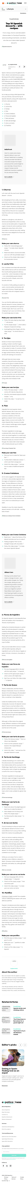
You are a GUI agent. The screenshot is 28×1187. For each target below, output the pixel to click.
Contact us (5, 1114)
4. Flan (6, 111)
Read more (7, 537)
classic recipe (16, 881)
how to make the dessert (14, 809)
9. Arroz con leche (9, 123)
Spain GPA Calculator (7, 1141)
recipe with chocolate (16, 544)
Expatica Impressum (7, 1117)
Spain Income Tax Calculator (9, 1136)
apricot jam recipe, (18, 673)
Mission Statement (6, 1119)
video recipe (20, 257)
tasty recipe (12, 671)
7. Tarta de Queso (9, 118)
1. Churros (7, 104)
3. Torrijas (7, 109)
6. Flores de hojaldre (10, 116)
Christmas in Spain (7, 896)
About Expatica (6, 1109)
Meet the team (6, 1112)
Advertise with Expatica (8, 1126)
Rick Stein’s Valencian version (14, 459)
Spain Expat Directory (7, 1139)
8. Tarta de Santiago (10, 120)
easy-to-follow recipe (16, 938)
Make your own (8, 942)
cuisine (22, 75)
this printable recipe (18, 254)
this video (11, 399)
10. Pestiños (7, 125)
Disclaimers (23, 13)
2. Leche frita (8, 106)
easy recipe (14, 390)
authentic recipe (17, 743)
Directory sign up (6, 1129)
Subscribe (14, 1155)
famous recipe (15, 739)
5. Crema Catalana (9, 113)
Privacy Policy (12, 1159)
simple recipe (12, 324)
